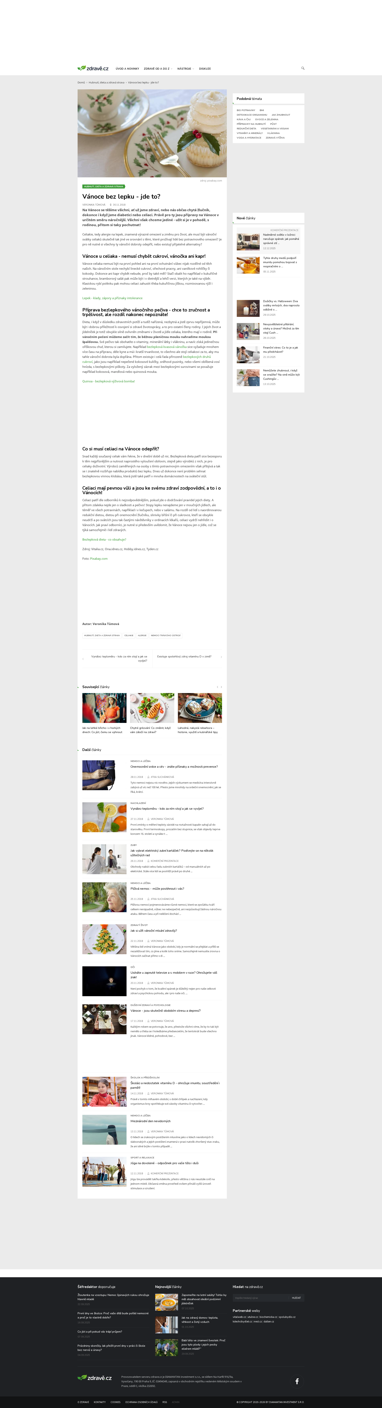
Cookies (115, 1402)
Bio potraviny (246, 110)
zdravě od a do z (157, 69)
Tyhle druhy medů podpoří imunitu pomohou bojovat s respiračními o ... (280, 262)
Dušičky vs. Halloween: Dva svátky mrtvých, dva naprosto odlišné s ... (281, 305)
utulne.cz (253, 1317)
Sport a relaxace (142, 1157)
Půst (273, 124)
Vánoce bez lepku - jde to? (143, 82)
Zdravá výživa (275, 137)
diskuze (205, 69)
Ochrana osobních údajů (141, 1402)
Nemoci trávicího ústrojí (165, 635)
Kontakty (100, 1402)
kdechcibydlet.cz (242, 1321)
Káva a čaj (243, 119)
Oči (133, 967)
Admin (175, 1402)
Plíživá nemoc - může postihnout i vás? (157, 889)
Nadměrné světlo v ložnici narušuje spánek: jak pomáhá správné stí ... (281, 239)
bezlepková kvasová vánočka (167, 347)
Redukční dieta (246, 128)
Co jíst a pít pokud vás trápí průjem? (100, 1332)
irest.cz (258, 1321)
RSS (165, 1402)
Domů (81, 82)
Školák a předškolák (145, 1077)
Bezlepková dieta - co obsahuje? (104, 539)
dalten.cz (269, 1321)
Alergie (142, 635)
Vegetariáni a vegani (275, 128)
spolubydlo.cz (287, 1317)
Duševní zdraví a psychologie (151, 1005)
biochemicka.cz (268, 1317)
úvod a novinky (127, 69)
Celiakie (128, 635)
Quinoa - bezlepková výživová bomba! (108, 381)
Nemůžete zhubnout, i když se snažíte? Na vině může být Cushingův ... (281, 375)
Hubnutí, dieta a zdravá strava (106, 82)
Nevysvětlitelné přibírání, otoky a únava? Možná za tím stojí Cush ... (281, 328)
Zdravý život (139, 925)
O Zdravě (83, 1402)
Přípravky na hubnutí (251, 124)
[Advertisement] (191, 32)
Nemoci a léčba (141, 761)
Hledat (296, 1298)
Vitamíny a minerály (250, 133)
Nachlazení (138, 803)
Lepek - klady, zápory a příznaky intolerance (112, 298)
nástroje (184, 69)
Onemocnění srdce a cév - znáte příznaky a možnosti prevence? (174, 767)
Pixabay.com (99, 558)
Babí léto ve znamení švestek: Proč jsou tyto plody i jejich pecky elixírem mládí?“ (203, 1345)
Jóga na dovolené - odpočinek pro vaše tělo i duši (165, 1163)
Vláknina (273, 133)
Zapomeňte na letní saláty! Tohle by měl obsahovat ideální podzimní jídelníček (204, 1299)
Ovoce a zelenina (266, 119)
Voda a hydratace (249, 137)
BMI (262, 110)
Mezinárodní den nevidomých (151, 1121)
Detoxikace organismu (252, 114)
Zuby (134, 845)
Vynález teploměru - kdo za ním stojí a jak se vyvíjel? (167, 809)
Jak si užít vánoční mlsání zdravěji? (154, 931)
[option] (104, 715)
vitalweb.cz (239, 1317)
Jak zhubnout (281, 114)
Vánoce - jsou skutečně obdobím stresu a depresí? (166, 1011)
